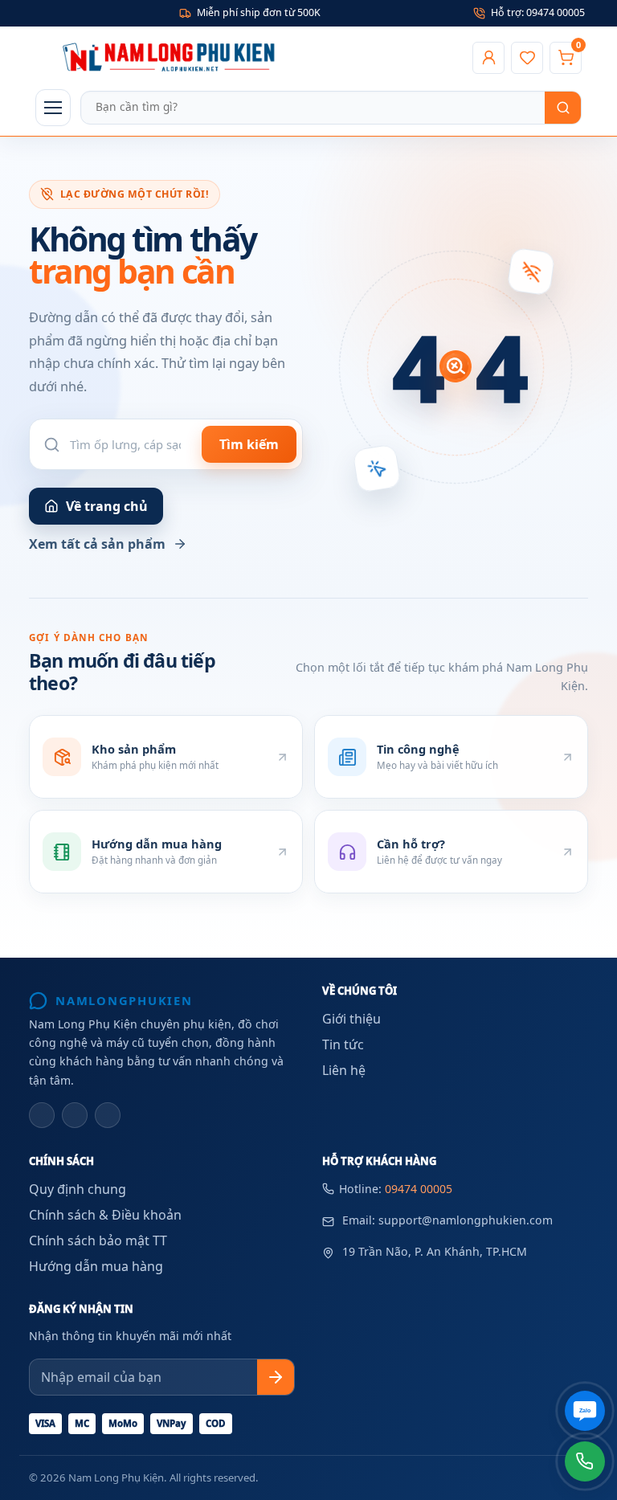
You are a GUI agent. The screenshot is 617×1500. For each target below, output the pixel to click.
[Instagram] (75, 1115)
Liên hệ (344, 1070)
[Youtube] (108, 1115)
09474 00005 (418, 1188)
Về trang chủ (107, 506)
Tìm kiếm (249, 444)
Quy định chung (77, 1189)
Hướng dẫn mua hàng (96, 1266)
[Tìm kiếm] (563, 108)
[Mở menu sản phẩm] (53, 107)
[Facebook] (42, 1115)
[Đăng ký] (275, 1377)
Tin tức (343, 1044)
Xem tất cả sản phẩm (97, 544)
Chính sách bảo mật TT (98, 1240)
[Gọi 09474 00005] (585, 1461)
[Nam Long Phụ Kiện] (249, 58)
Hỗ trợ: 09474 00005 (538, 12)
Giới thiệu (351, 1019)
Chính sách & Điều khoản (105, 1215)
